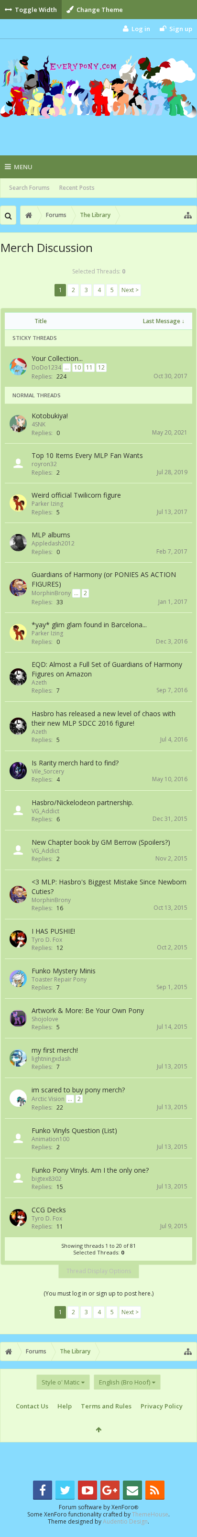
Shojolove (45, 1019)
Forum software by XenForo (98, 1507)
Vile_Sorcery (48, 771)
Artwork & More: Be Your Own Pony (88, 1010)
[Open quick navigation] (188, 215)
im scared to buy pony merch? (78, 1089)
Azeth (39, 682)
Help (64, 1406)
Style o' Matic (60, 1382)
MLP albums (51, 534)
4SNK (38, 424)
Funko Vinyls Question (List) (74, 1130)
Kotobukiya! (50, 415)
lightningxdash (51, 1059)
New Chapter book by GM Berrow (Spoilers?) (101, 842)
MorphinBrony (51, 593)
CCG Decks (49, 1209)
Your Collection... (57, 358)
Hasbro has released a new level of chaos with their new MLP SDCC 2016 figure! (103, 718)
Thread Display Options (98, 1271)
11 (89, 367)
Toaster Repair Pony (59, 979)
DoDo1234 (46, 367)
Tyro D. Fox (47, 940)
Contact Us (32, 1406)
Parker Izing (47, 504)
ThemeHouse (150, 1514)
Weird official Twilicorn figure (76, 495)
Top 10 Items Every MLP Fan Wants (87, 455)
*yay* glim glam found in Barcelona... (89, 624)
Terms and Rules (106, 1406)
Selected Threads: (98, 271)
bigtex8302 (47, 1179)
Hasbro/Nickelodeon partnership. (82, 802)
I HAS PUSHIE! (53, 931)
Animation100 (50, 1139)
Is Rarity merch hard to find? (75, 762)
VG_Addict (45, 811)
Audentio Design (125, 1521)
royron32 (44, 464)
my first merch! (55, 1050)
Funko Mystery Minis (64, 970)
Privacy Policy (162, 1406)
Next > (130, 290)
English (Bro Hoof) (124, 1382)
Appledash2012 (53, 543)
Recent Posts (77, 188)
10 (77, 367)
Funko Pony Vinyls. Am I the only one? (90, 1170)
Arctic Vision (48, 1099)
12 (101, 367)
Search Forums (29, 188)
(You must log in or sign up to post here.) (98, 1293)
